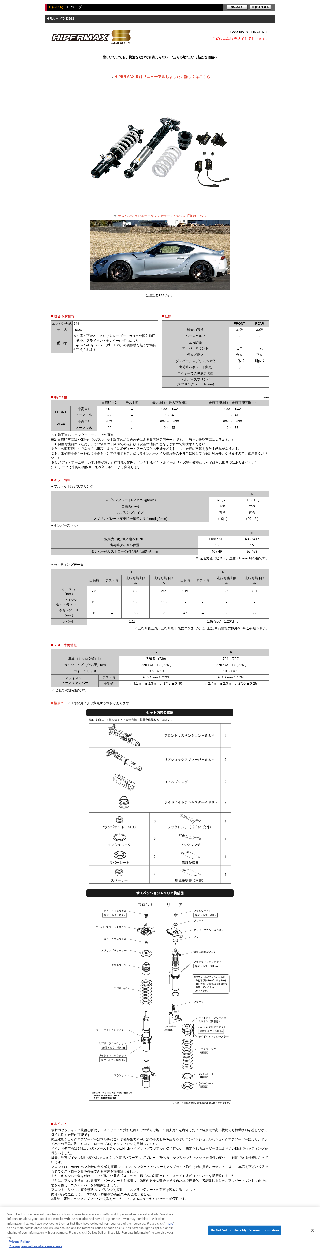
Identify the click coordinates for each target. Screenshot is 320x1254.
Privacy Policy (19, 1241)
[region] (160, 1230)
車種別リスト (260, 7)
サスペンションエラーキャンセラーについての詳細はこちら (162, 216)
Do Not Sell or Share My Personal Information (245, 1230)
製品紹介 (237, 7)
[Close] (312, 1230)
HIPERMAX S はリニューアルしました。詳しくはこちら (162, 77)
